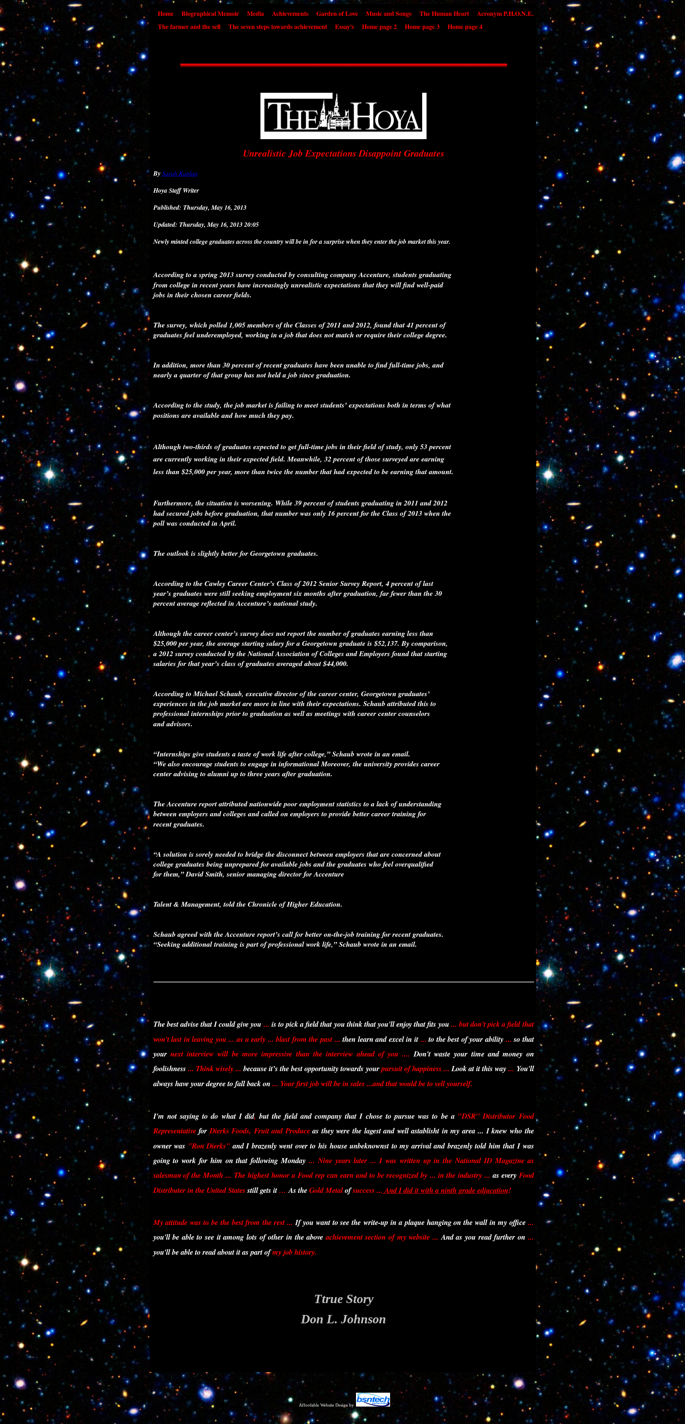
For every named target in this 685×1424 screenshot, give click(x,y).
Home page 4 (465, 26)
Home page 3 (422, 26)
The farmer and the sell (189, 26)
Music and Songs (388, 13)
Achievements (290, 13)
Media (255, 13)
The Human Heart (444, 13)
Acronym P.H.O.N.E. (505, 13)
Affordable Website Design (323, 1405)
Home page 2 (379, 26)
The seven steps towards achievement (277, 26)
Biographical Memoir (210, 13)
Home (166, 13)
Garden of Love (337, 13)
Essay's (344, 26)
